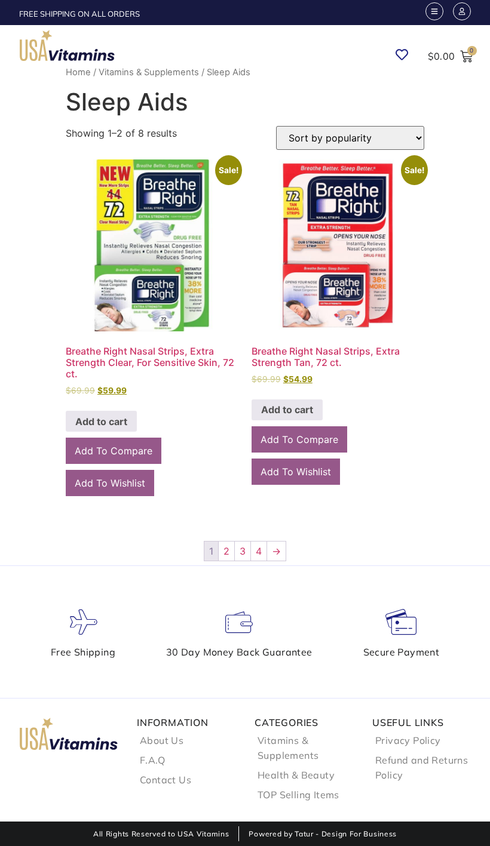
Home (78, 72)
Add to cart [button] (101, 421)
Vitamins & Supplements (149, 72)
